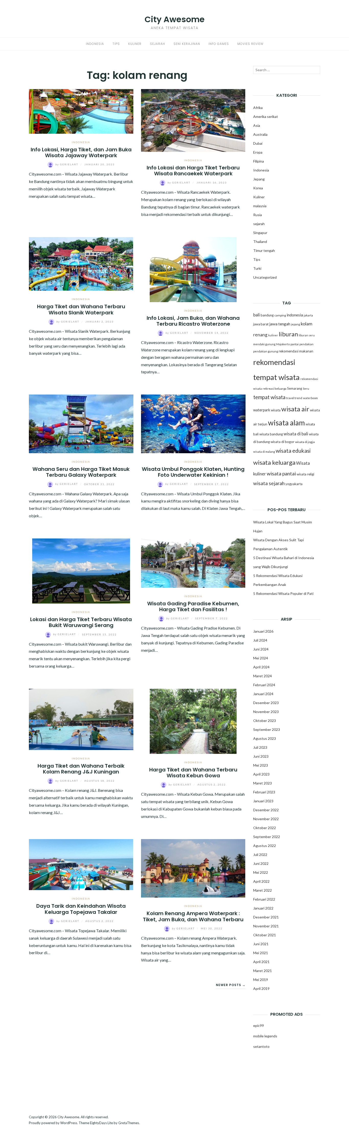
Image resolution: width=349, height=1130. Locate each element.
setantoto (261, 1046)
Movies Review (250, 44)
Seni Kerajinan (186, 44)
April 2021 (261, 962)
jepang (295, 324)
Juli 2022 (260, 854)
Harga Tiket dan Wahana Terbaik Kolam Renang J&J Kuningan (81, 768)
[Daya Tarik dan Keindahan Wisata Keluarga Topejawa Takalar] (81, 864)
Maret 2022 (262, 890)
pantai (294, 344)
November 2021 (266, 926)
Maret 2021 (262, 970)
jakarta (308, 315)
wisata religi (305, 474)
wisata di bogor (282, 442)
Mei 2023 (260, 765)
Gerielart (67, 164)
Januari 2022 (263, 908)
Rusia (257, 215)
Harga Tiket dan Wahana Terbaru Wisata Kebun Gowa (193, 772)
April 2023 (261, 774)
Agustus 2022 (264, 845)
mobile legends (265, 1036)
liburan (288, 334)
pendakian (306, 344)
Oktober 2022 (264, 828)
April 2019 (261, 988)
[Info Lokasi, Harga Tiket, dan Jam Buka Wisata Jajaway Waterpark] (81, 110)
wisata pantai (281, 473)
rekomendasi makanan (296, 351)
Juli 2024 (260, 640)
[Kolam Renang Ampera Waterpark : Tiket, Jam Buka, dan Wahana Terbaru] (193, 867)
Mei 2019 (260, 979)
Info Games (218, 44)
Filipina (258, 161)
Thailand (260, 241)
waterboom (310, 398)
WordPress (68, 1123)
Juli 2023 (260, 747)
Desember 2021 (266, 917)
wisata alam (286, 422)
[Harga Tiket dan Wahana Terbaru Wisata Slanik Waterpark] (81, 263)
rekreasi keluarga (274, 388)
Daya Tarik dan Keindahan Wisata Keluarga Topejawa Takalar (81, 908)
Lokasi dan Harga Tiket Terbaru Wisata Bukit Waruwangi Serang (81, 622)
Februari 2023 (264, 792)
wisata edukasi (293, 450)
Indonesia (95, 44)
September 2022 (266, 836)
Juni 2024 (261, 649)
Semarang (294, 388)
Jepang (259, 179)
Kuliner (135, 44)
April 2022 (261, 881)
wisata (276, 410)
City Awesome (175, 19)
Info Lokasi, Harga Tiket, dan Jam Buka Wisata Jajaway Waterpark (81, 152)
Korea (258, 188)
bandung (267, 315)
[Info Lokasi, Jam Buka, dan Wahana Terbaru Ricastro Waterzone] (193, 268)
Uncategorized (265, 277)
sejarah (259, 224)
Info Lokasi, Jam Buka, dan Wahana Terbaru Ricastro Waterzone (193, 320)
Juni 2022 (261, 863)
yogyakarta (294, 484)
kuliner (273, 335)
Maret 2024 (262, 676)
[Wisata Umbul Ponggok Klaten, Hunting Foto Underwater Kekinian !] (193, 423)
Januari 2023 (263, 801)
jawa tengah (279, 324)
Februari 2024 (264, 685)
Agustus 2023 (264, 738)
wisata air (295, 409)
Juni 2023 (261, 756)
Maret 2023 (262, 783)
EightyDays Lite (101, 1123)
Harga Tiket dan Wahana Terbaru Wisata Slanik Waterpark (81, 309)
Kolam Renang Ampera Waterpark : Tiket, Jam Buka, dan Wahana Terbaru (193, 916)
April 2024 (261, 667)
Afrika (258, 107)
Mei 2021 (260, 953)
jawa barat (261, 324)
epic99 (258, 1025)
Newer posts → (231, 985)
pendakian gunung (265, 351)
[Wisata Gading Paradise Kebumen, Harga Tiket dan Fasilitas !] (193, 562)
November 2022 (266, 819)
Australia (260, 134)
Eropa (257, 152)
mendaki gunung (264, 344)
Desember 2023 (266, 703)
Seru (306, 388)
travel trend (294, 398)
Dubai (257, 143)
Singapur (260, 232)
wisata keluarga (274, 462)
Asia (256, 125)
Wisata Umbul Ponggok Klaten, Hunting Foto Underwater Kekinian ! (193, 471)
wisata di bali (296, 433)
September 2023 (266, 729)
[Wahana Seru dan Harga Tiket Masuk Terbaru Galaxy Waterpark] (81, 423)
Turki (257, 268)
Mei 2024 (260, 658)
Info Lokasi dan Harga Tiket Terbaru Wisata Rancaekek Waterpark (193, 170)
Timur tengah (264, 250)
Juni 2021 (261, 944)
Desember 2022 (266, 810)
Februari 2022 (264, 899)
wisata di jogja (305, 442)
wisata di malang (264, 451)
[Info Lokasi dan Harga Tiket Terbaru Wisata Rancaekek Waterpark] (193, 119)
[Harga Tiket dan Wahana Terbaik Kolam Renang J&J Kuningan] (81, 718)
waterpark (261, 410)
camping (280, 315)
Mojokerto (283, 344)
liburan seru (307, 335)
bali (256, 314)
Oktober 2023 (264, 720)
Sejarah (157, 44)
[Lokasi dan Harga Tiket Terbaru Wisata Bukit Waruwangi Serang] (81, 570)
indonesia (295, 315)
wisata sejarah (269, 483)
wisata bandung (271, 434)
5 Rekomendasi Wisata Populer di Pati (283, 593)
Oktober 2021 (264, 935)
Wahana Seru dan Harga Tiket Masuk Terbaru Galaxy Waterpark (81, 471)
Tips (116, 44)
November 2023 (266, 711)
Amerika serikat (265, 116)
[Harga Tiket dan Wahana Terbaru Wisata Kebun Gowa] (193, 720)
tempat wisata (269, 397)
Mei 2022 (260, 872)
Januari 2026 (263, 631)
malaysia (259, 206)
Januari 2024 (263, 694)
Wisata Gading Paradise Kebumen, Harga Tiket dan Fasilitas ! (193, 606)
